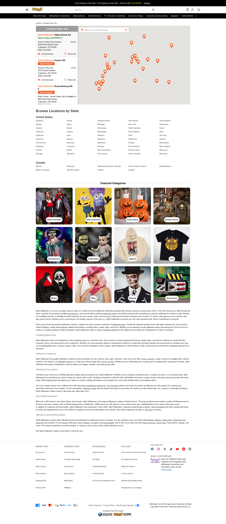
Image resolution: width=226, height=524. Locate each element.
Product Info (40, 487)
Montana (101, 139)
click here (149, 410)
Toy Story (94, 423)
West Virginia (164, 146)
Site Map (96, 459)
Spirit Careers (69, 473)
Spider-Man (167, 420)
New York (132, 124)
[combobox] (114, 9)
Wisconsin (163, 150)
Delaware (40, 146)
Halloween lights (110, 313)
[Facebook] (152, 449)
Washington (164, 143)
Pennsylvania (133, 146)
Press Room (68, 466)
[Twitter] (164, 449)
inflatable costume (65, 362)
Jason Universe (149, 423)
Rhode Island (133, 150)
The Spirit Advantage (72, 459)
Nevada (101, 146)
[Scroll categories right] (196, 16)
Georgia (39, 154)
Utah (161, 132)
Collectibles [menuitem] (187, 16)
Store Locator (69, 452)
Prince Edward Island (137, 166)
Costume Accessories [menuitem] (157, 16)
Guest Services (98, 452)
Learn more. (166, 469)
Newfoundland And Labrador (109, 166)
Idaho (69, 124)
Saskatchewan (165, 166)
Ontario (101, 170)
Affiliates (67, 487)
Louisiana (71, 146)
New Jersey (102, 154)
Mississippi (102, 132)
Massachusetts (104, 121)
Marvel (151, 420)
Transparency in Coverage (131, 487)
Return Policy (41, 466)
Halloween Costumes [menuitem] (59, 16)
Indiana (70, 132)
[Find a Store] (187, 9)
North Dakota (133, 132)
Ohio (130, 135)
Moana (87, 423)
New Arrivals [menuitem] (39, 16)
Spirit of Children (158, 407)
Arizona (39, 128)
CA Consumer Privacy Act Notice (133, 452)
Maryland (70, 154)
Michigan (101, 124)
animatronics (73, 313)
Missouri (101, 135)
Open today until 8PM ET (50, 38)
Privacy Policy (108, 505)
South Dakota (165, 121)
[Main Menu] (27, 9)
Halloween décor (119, 324)
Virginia (162, 139)
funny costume (108, 362)
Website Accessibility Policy (131, 480)
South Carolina (134, 154)
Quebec (131, 170)
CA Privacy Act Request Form (104, 480)
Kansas (70, 139)
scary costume (148, 359)
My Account (40, 452)
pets (108, 316)
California (40, 135)
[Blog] (189, 449)
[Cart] (198, 9)
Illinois (69, 128)
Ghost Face (161, 423)
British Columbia (42, 170)
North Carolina (134, 128)
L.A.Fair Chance (127, 473)
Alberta (39, 166)
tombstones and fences (96, 386)
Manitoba (70, 166)
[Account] (192, 9)
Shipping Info (41, 480)
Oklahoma (132, 139)
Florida (39, 150)
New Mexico (133, 121)
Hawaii (69, 121)
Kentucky (70, 143)
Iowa (69, 135)
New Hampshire (104, 150)
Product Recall (98, 473)
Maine (69, 150)
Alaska (38, 124)
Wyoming (163, 154)
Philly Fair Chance (128, 466)
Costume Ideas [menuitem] (135, 16)
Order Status (41, 459)
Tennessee (163, 124)
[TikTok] (171, 449)
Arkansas (40, 132)
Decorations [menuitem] (79, 16)
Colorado (39, 139)
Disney (65, 423)
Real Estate (68, 480)
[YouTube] (177, 449)
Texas (161, 128)
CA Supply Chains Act (129, 459)
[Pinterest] (183, 449)
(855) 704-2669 (44, 50)
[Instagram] (158, 449)
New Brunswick (73, 170)
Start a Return (41, 473)
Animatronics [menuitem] (94, 16)
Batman (158, 420)
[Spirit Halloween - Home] (37, 9)
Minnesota (102, 128)
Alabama (39, 121)
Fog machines (113, 386)
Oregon (131, 143)
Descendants (108, 423)
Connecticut (41, 143)
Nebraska (102, 143)
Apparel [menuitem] (174, 16)
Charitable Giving (99, 466)
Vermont (162, 135)
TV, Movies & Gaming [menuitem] (114, 16)
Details (147, 3)
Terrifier (181, 423)
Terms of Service (95, 505)
